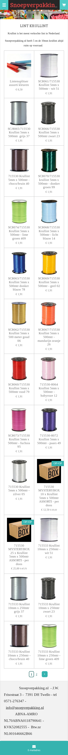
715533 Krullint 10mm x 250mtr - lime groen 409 (48, 655)
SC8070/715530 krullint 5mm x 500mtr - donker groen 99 (49, 181)
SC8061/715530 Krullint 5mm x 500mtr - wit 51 (49, 85)
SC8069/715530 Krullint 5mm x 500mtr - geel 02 (49, 282)
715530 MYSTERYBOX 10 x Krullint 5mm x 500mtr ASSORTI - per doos (49, 496)
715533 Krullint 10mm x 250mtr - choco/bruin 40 (19, 655)
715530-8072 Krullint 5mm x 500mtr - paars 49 (49, 439)
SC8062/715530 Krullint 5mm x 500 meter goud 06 (19, 335)
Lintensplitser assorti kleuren (19, 83)
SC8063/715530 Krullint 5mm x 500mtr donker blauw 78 (19, 284)
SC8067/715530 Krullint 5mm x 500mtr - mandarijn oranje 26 (49, 337)
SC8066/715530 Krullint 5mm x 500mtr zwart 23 (49, 132)
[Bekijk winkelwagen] (64, 5)
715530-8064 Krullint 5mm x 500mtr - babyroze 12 (49, 390)
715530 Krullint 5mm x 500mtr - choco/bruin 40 (19, 179)
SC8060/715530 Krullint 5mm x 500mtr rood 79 (19, 388)
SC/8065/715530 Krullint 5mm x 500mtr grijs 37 (19, 132)
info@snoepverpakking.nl (25, 708)
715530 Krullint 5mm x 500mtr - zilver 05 (19, 490)
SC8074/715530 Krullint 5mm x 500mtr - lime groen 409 (19, 233)
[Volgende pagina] (45, 674)
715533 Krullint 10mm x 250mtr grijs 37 (19, 607)
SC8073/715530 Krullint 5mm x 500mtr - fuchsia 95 (19, 441)
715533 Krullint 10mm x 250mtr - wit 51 (48, 549)
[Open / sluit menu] (4, 5)
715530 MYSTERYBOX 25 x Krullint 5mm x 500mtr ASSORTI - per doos (19, 555)
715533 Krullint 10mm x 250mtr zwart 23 (49, 607)
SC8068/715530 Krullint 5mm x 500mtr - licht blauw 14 (49, 233)
